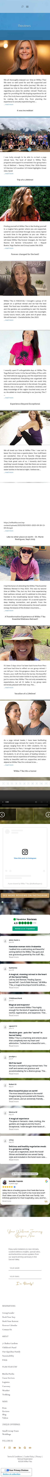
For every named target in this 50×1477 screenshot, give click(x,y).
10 (41, 784)
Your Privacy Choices (18, 1470)
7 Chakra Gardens (10, 1343)
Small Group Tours (10, 1431)
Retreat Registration (25, 1459)
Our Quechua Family (11, 1351)
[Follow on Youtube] (15, 1448)
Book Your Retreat (10, 1321)
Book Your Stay (8, 1317)
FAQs (4, 1360)
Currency (6, 1386)
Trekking (6, 1394)
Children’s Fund (9, 1347)
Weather (6, 1390)
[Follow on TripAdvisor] (30, 1448)
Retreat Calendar (9, 1325)
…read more (8, 104)
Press (4, 1408)
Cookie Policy (29, 1456)
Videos (5, 1418)
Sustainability (8, 1356)
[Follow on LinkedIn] (20, 1448)
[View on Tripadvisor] (5, 941)
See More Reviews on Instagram (25, 895)
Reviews (5, 1411)
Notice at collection (11, 1474)
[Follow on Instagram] (9, 1448)
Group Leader (8, 1313)
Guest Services (8, 1378)
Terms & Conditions (14, 1456)
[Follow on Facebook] (4, 1448)
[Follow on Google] (25, 1448)
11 (46, 784)
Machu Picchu (8, 1373)
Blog (4, 1414)
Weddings (6, 1434)
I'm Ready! (25, 1284)
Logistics (6, 1382)
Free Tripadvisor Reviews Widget (26, 1174)
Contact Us (7, 1329)
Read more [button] (14, 957)
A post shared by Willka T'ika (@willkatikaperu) (25, 883)
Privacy (38, 1456)
